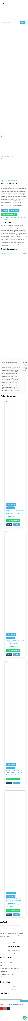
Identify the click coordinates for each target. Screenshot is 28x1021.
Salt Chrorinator (11, 641)
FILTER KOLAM (9, 770)
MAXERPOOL (8, 640)
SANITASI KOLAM (17, 217)
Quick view (11, 507)
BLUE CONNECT (9, 217)
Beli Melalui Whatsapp (10, 214)
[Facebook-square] (5, 1008)
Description (6, 219)
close (8, 1016)
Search (22, 22)
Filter (11, 900)
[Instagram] (8, 1008)
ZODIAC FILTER (19, 770)
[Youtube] (1, 1008)
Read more (9, 524)
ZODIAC (23, 217)
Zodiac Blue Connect (6, 253)
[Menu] (14, 4)
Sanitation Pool (15, 900)
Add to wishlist (14, 210)
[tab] (15, 219)
